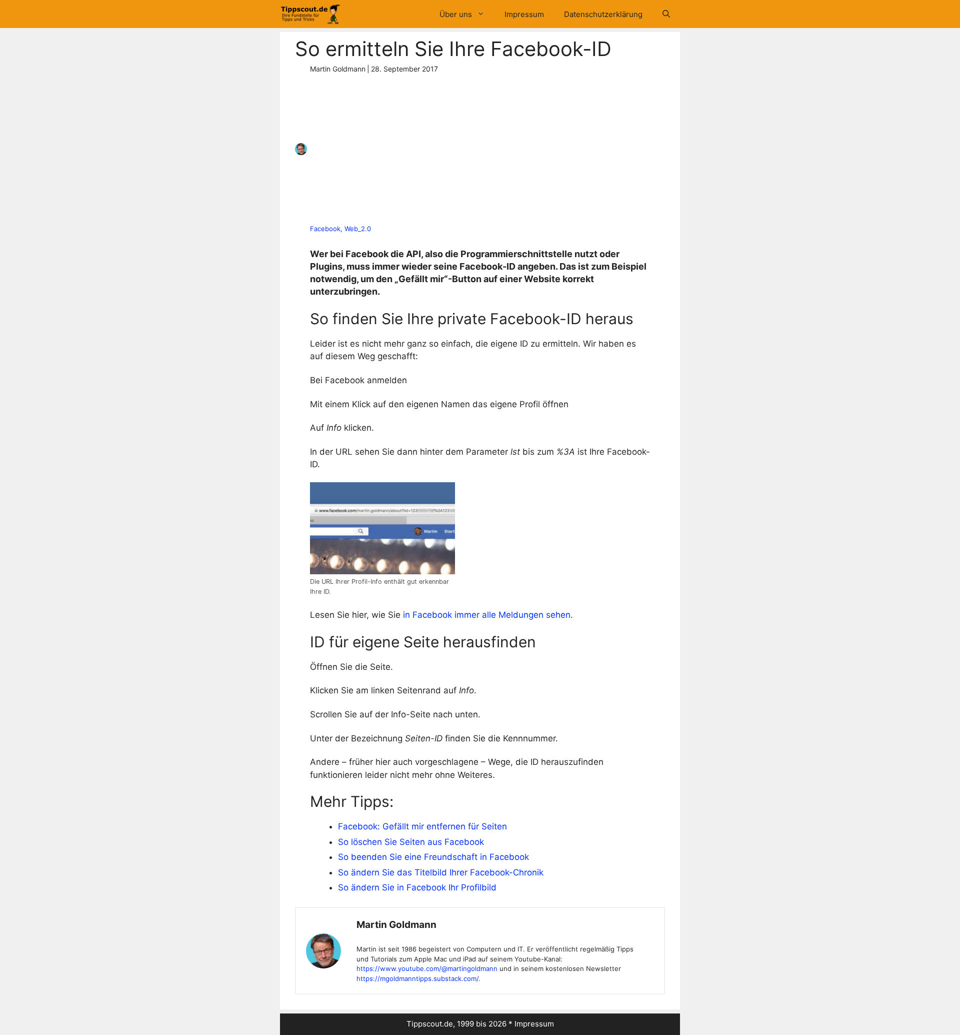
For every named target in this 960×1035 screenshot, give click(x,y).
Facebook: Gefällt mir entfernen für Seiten (422, 826)
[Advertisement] (476, 149)
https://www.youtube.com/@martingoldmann (427, 968)
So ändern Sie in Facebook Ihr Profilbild (417, 887)
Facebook (325, 229)
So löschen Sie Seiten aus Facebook (411, 842)
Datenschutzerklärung (603, 14)
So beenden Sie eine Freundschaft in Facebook (433, 857)
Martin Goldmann (396, 924)
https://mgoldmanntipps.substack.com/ (417, 978)
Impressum (524, 14)
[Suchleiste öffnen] (666, 14)
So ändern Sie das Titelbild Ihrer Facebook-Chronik (441, 872)
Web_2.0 (357, 229)
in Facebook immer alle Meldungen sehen (486, 615)
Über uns (456, 14)
